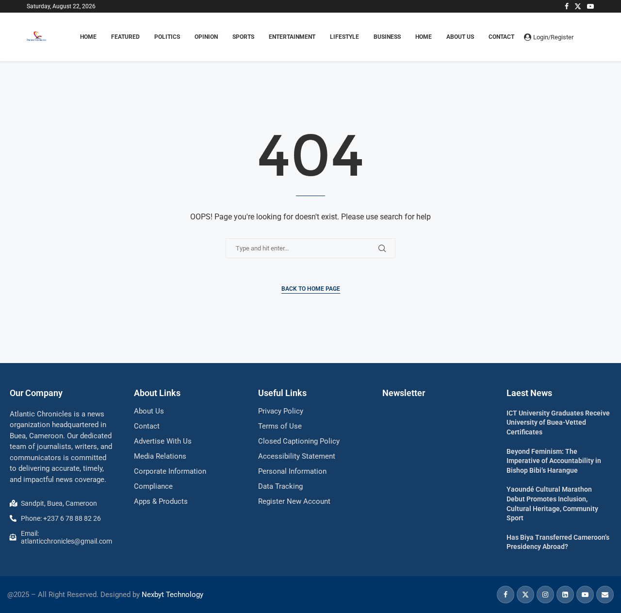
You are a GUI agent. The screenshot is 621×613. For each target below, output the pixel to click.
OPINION (206, 36)
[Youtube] (590, 6)
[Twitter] (578, 6)
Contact (501, 36)
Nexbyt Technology (172, 594)
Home (423, 36)
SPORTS (243, 36)
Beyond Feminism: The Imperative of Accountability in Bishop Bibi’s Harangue (554, 460)
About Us (460, 36)
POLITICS (167, 36)
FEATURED (125, 36)
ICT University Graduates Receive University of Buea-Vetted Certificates (558, 422)
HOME (88, 36)
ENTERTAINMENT (292, 36)
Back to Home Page (310, 288)
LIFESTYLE (344, 36)
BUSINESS (387, 36)
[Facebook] (566, 6)
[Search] (589, 37)
